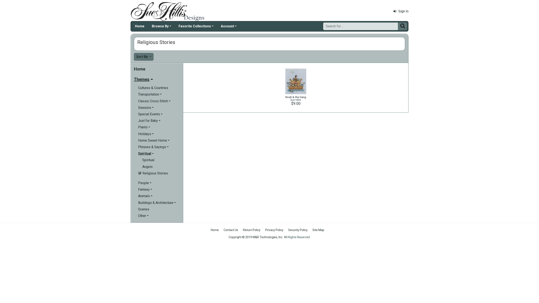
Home (139, 26)
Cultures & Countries (153, 88)
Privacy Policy (274, 230)
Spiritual (148, 160)
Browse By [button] (160, 26)
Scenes (143, 209)
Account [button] (227, 26)
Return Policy (251, 230)
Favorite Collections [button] (195, 26)
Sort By (142, 57)
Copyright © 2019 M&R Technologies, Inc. (256, 237)
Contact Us (231, 230)
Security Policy (298, 230)
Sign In (403, 11)
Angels (147, 167)
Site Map (318, 230)
